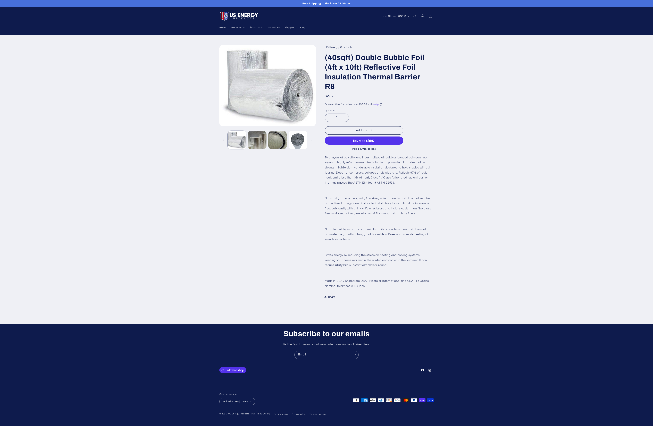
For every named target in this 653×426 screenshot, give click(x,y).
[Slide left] (223, 140)
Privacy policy (299, 414)
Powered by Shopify (260, 414)
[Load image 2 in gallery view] (257, 140)
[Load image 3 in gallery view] (277, 140)
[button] (237, 27)
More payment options (364, 149)
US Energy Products (238, 414)
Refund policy (281, 414)
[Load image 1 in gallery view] (237, 140)
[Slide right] (312, 140)
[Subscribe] (354, 355)
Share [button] (331, 297)
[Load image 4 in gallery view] (298, 140)
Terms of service (318, 414)
